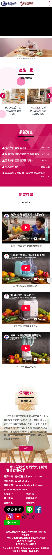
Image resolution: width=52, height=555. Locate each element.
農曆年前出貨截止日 (16, 147)
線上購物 (8, 498)
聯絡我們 (30, 503)
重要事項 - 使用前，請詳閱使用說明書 (25, 173)
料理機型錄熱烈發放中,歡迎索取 (22, 154)
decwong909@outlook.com (29, 485)
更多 (26, 448)
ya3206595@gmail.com (15, 490)
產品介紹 (30, 494)
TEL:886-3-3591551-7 (26, 541)
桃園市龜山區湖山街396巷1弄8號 (29, 538)
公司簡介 (8, 494)
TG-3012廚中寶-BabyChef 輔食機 (13, 111)
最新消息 (8, 503)
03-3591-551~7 (22, 481)
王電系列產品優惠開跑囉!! (19, 160)
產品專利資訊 (12, 167)
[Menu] (47, 3)
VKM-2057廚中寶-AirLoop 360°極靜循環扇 (38, 111)
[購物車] (49, 280)
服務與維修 (31, 498)
